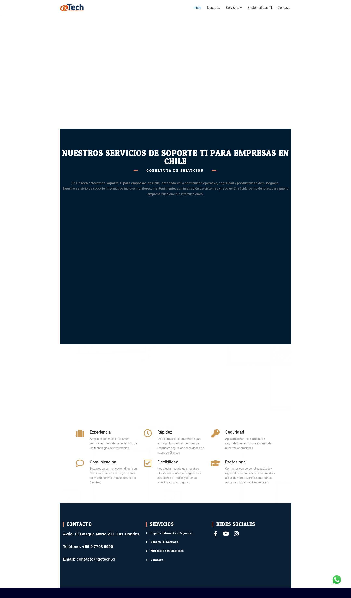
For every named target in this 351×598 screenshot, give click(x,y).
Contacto (283, 7)
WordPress (106, 593)
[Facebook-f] (215, 533)
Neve (63, 593)
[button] (241, 7)
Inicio (197, 7)
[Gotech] (72, 7)
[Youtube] (226, 533)
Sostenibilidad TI (259, 7)
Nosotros (213, 7)
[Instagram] (236, 533)
